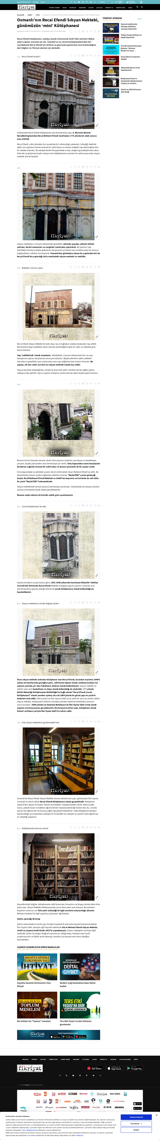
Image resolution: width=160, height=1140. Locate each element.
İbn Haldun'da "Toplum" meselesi (34, 1021)
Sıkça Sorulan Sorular (23, 2)
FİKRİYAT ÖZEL (120, 8)
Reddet (136, 1130)
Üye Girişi (35, 2)
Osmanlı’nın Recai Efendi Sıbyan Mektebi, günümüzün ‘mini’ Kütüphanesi (71, 15)
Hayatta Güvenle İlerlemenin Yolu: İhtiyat (34, 984)
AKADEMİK (82, 8)
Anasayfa (20, 15)
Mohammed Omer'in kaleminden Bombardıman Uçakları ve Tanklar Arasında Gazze (131, 81)
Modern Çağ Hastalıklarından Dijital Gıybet (77, 984)
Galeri (30, 15)
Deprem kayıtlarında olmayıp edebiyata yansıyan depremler (129, 26)
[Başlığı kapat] (156, 1115)
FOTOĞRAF (85, 1059)
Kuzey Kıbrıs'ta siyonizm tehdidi (130, 58)
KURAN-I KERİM (65, 1059)
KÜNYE (136, 1059)
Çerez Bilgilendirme (30, 1130)
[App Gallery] (80, 1036)
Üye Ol (43, 2)
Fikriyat (27, 1085)
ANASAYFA (25, 1059)
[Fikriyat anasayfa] (37, 1035)
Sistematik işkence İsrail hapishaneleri (130, 69)
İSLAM (64, 8)
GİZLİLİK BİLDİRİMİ (125, 1059)
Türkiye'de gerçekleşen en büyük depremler (131, 36)
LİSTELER (99, 8)
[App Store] (55, 1036)
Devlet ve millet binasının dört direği (131, 90)
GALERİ (90, 8)
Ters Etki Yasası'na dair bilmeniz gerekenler (75, 1023)
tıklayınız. (80, 1135)
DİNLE (130, 8)
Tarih (38, 15)
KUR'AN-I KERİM (54, 8)
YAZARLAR (72, 8)
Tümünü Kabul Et (136, 1117)
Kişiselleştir (135, 1124)
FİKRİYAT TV (109, 8)
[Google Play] (68, 1036)
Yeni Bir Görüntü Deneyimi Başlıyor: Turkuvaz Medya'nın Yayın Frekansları (131, 48)
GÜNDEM (34, 1059)
